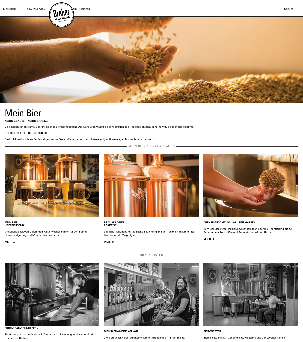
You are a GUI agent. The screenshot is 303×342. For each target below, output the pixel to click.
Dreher (289, 9)
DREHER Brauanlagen (58, 11)
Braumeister (81, 9)
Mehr (9, 242)
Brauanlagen (36, 9)
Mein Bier (9, 9)
